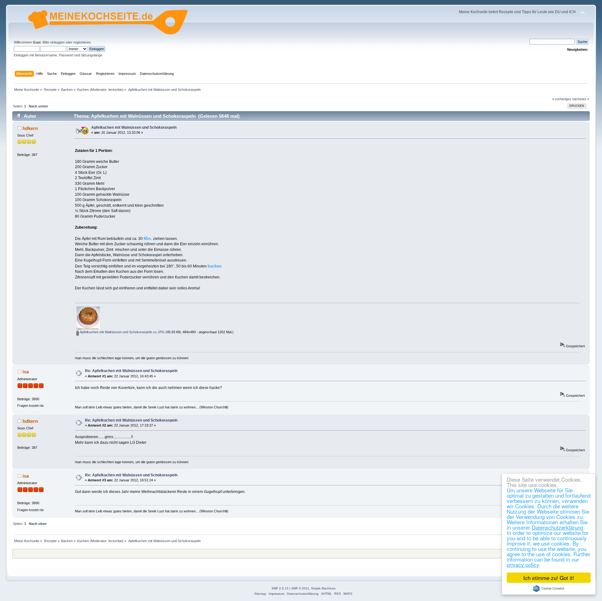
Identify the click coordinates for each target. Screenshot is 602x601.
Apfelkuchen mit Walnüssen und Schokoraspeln (134, 127)
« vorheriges (561, 99)
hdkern (30, 128)
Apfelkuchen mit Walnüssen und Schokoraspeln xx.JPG (122, 332)
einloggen (57, 42)
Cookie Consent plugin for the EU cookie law (548, 588)
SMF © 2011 (300, 588)
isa (26, 371)
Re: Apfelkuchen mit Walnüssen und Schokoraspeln (131, 371)
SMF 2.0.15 (280, 588)
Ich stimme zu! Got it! (548, 578)
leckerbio (115, 89)
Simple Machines (323, 588)
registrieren (82, 42)
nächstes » (580, 99)
